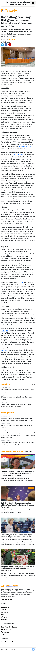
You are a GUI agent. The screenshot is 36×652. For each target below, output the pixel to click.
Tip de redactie (6, 629)
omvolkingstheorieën (25, 146)
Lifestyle (4, 617)
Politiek (3, 609)
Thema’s (4, 619)
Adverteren (5, 632)
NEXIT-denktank (17, 154)
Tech (2, 614)
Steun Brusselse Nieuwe (9, 642)
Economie (4, 612)
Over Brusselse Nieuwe (9, 627)
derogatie (5, 331)
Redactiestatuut (6, 600)
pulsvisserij (4, 350)
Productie (12, 40)
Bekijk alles (28, 451)
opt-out (20, 282)
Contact (3, 634)
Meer (33, 384)
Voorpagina (5, 607)
